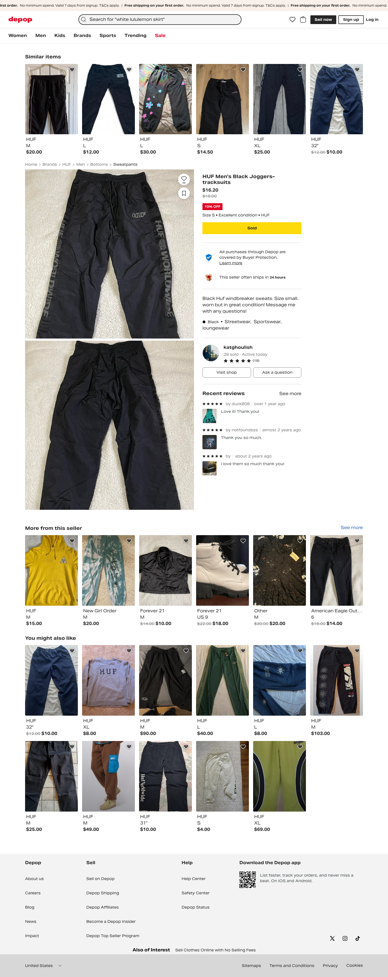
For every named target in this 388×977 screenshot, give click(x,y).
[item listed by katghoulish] (51, 570)
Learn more (230, 263)
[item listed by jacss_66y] (222, 776)
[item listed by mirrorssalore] (51, 680)
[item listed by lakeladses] (108, 776)
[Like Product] (72, 69)
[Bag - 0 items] (303, 19)
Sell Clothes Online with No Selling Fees (215, 950)
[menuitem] (17, 35)
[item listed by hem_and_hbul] (336, 680)
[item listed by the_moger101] (165, 680)
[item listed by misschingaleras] (51, 776)
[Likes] (292, 19)
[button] (262, 360)
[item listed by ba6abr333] (108, 680)
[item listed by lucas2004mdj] (279, 680)
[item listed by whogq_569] (222, 680)
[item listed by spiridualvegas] (279, 776)
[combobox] (159, 19)
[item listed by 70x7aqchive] (165, 776)
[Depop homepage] (20, 20)
